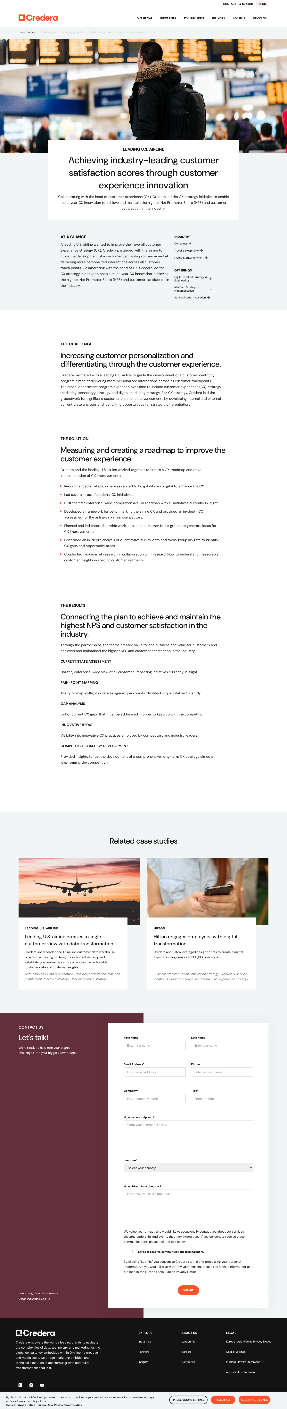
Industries (168, 17)
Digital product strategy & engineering (190, 278)
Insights (218, 17)
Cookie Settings (236, 1351)
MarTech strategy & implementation (187, 288)
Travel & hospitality (186, 250)
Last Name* (199, 1037)
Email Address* (134, 1064)
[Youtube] (42, 1385)
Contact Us (188, 1362)
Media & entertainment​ (188, 257)
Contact (229, 4)
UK (264, 4)
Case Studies (27, 32)
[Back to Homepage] (38, 17)
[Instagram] (31, 1385)
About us (260, 17)
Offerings (144, 17)
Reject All (223, 1399)
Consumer (180, 243)
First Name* (132, 1037)
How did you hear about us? (142, 1186)
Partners (144, 1351)
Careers (239, 17)
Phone (195, 1064)
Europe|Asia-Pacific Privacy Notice (60, 1405)
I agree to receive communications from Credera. (170, 1252)
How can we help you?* (139, 1117)
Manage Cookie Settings (188, 1399)
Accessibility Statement (241, 1372)
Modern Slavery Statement (243, 1362)
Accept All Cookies (254, 1399)
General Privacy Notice (20, 1405)
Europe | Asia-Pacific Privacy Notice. (171, 1272)
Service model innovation (190, 297)
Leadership (188, 1341)
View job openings (32, 1299)
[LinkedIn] (20, 1385)
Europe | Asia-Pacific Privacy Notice (248, 1341)
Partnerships (194, 17)
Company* (131, 1091)
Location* (130, 1160)
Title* (195, 1091)
